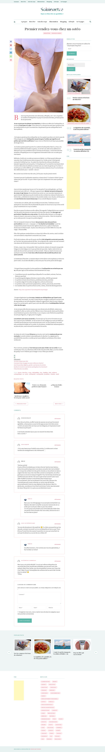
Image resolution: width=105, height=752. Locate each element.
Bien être (23, 1)
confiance (45, 693)
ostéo (26, 374)
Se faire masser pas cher (21, 361)
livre (43, 713)
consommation (55, 693)
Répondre (58, 418)
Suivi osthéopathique (28, 523)
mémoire (44, 716)
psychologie (53, 721)
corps (29, 372)
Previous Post (21, 403)
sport (43, 730)
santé (57, 374)
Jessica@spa (25, 444)
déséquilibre (35, 372)
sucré (58, 730)
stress (51, 730)
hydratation (45, 710)
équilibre (45, 372)
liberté (54, 710)
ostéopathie (39, 374)
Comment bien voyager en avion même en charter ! (29, 363)
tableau (44, 733)
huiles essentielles (48, 707)
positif (44, 721)
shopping (58, 724)
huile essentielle (47, 704)
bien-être (52, 684)
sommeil (59, 727)
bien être (24, 372)
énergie (49, 739)
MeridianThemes (36, 749)
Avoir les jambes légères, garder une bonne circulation (30, 365)
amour (55, 681)
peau (54, 718)
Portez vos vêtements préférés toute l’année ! (39, 386)
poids (61, 718)
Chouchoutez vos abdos (21, 369)
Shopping (49, 1)
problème (47, 374)
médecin (54, 372)
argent (44, 684)
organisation (46, 718)
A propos (16, 1)
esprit (44, 701)
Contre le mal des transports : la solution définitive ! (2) (82, 150)
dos (41, 372)
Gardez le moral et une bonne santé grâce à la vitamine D (30, 367)
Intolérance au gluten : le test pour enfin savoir (22, 397)
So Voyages (64, 1)
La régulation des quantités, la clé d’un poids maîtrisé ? (81, 128)
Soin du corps (31, 1)
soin (43, 727)
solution (50, 727)
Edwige (30, 498)
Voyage (57, 736)
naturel (52, 716)
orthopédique (18, 374)
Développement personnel (50, 698)
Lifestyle (56, 1)
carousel (53, 687)
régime (44, 724)
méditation (51, 713)
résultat (52, 374)
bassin (19, 372)
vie (51, 736)
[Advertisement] (73, 184)
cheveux (52, 690)
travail (59, 733)
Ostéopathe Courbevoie (28, 560)
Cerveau (44, 690)
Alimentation (41, 1)
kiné (50, 372)
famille (51, 701)
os (23, 374)
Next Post (58, 403)
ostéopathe (32, 374)
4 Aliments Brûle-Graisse (56, 386)
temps (51, 733)
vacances (44, 736)
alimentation (46, 681)
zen (43, 739)
